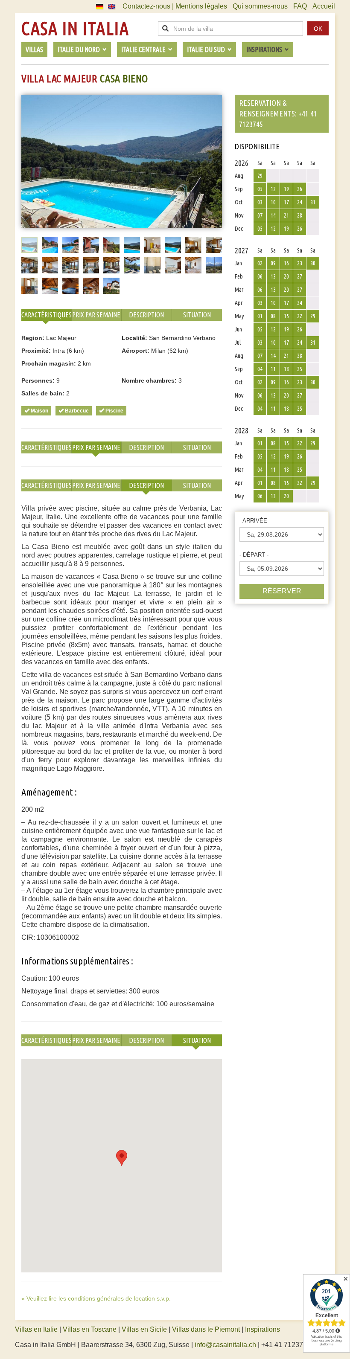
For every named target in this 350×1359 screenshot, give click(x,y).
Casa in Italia (75, 29)
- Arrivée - (255, 520)
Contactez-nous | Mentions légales (174, 6)
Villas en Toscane (90, 1329)
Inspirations (262, 1329)
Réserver (281, 591)
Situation (197, 315)
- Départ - (253, 555)
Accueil (323, 6)
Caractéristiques (46, 315)
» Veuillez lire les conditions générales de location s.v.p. (96, 1298)
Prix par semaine (96, 315)
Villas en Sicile (144, 1329)
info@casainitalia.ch (225, 1344)
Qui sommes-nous (260, 6)
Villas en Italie (36, 1329)
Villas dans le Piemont (206, 1329)
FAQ (300, 6)
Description (146, 315)
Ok (318, 28)
